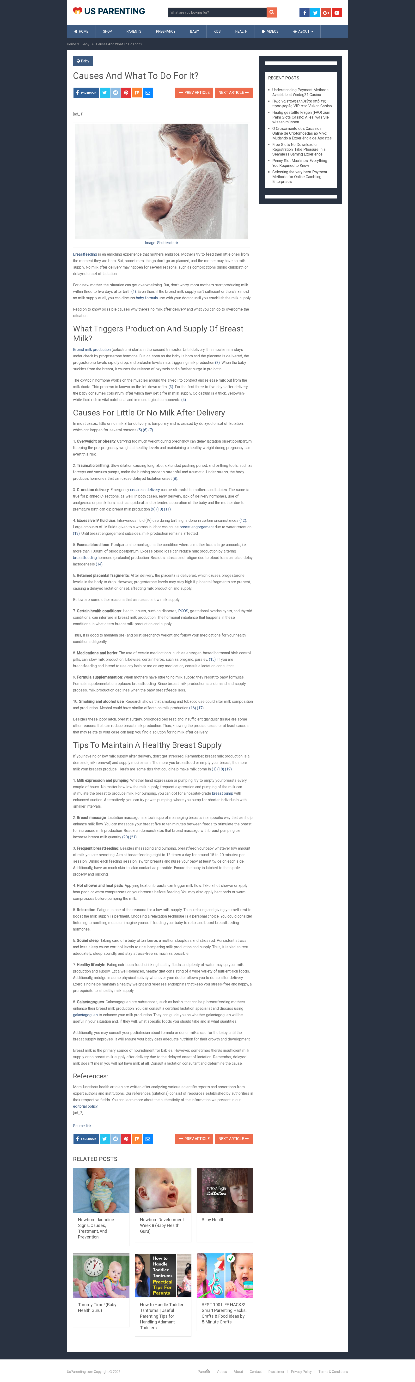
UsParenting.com (80, 1372)
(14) (99, 564)
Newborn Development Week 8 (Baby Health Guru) (162, 1225)
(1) (133, 291)
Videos (272, 31)
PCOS (182, 611)
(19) (228, 769)
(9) (153, 509)
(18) (220, 769)
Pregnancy (166, 31)
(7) (150, 430)
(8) (175, 478)
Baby (194, 31)
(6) (145, 430)
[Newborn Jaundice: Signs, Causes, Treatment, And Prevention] (101, 1190)
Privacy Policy (301, 1372)
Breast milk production (92, 349)
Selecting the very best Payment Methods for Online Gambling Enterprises (299, 177)
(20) (125, 837)
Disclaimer (276, 1372)
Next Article (232, 92)
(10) (159, 509)
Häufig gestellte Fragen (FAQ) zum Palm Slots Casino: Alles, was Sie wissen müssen (301, 117)
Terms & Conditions (333, 1372)
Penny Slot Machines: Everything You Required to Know (299, 163)
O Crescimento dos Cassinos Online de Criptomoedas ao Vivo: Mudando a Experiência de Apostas (302, 133)
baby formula (147, 298)
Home (83, 31)
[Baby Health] (225, 1190)
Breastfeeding (85, 254)
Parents (134, 31)
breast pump (222, 793)
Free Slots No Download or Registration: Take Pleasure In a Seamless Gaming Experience (298, 149)
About (304, 31)
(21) (133, 837)
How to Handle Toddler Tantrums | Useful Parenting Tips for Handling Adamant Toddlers (161, 1316)
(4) (183, 399)
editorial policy (85, 1106)
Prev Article (196, 92)
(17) (200, 708)
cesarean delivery (145, 489)
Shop (107, 31)
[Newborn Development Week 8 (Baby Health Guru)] (163, 1190)
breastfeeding (85, 557)
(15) (212, 659)
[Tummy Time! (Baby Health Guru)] (101, 1275)
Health (241, 31)
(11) (167, 509)
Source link (82, 1126)
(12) (242, 520)
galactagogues (85, 1015)
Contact (256, 1372)
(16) (192, 708)
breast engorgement (196, 527)
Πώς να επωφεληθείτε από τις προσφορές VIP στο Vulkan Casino (302, 103)
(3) (171, 387)
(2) (217, 362)
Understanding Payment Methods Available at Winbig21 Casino (300, 92)
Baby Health (213, 1219)
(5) (139, 430)
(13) (76, 533)
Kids (217, 31)
